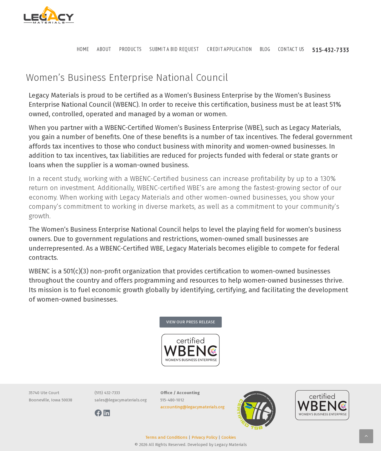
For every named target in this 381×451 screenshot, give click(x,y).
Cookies (228, 437)
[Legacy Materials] (49, 15)
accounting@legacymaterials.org (192, 406)
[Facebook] (98, 412)
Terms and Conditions (166, 437)
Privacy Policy (204, 437)
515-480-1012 (172, 399)
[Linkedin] (106, 412)
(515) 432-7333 (107, 392)
